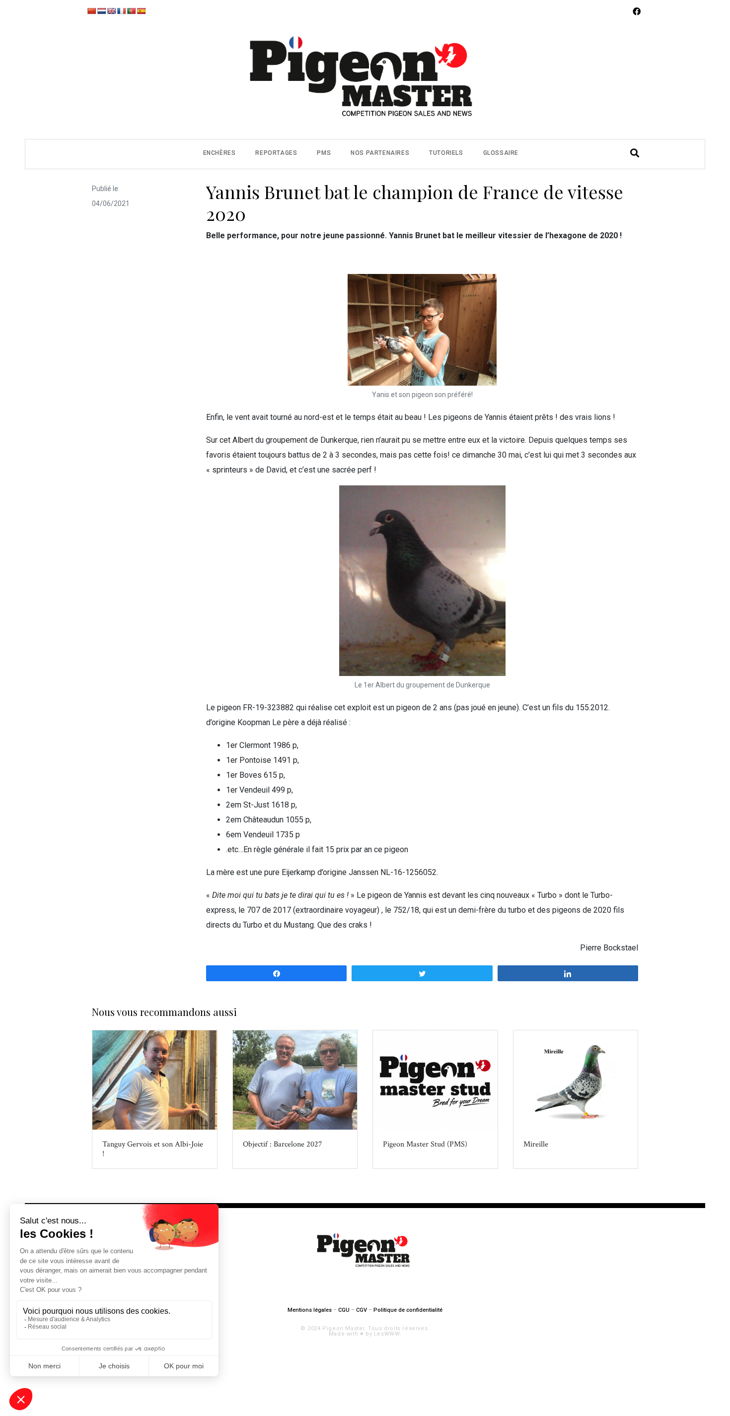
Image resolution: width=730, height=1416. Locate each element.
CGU (344, 1310)
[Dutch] (101, 11)
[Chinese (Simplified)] (91, 11)
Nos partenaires (380, 152)
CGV (361, 1310)
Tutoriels (446, 152)
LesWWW (387, 1334)
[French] (121, 11)
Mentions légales (310, 1310)
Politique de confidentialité (407, 1310)
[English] (111, 11)
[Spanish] (141, 11)
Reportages (276, 152)
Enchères (219, 152)
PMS (324, 152)
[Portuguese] (131, 11)
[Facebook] (636, 11)
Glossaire (500, 152)
